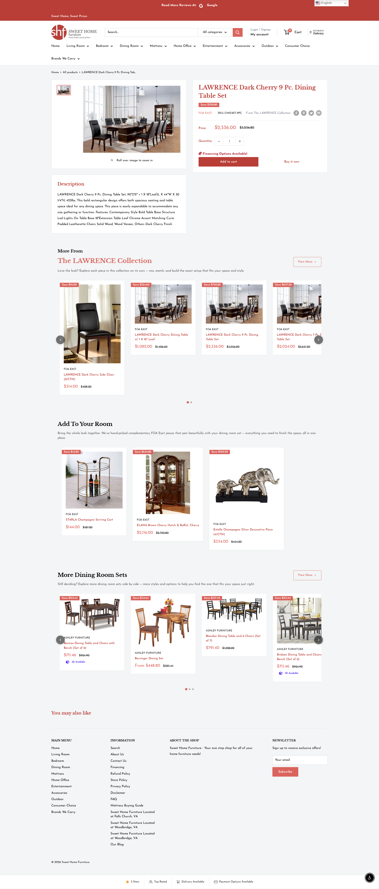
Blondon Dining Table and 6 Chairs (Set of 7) (233, 638)
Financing (117, 767)
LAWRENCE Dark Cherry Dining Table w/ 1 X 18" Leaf (161, 337)
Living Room (76, 46)
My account (259, 34)
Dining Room (129, 46)
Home (55, 46)
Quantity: (205, 141)
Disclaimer (118, 793)
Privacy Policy (120, 786)
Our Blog (117, 844)
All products (70, 72)
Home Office (182, 46)
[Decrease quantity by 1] (219, 141)
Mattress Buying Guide (127, 805)
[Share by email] (319, 113)
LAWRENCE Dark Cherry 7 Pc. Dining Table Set (303, 337)
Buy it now (291, 161)
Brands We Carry (63, 58)
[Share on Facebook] (296, 113)
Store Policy (119, 780)
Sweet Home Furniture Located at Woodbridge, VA (133, 825)
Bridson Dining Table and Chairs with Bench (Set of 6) (302, 657)
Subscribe (285, 771)
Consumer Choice (297, 46)
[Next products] (318, 339)
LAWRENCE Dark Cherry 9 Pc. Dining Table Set (232, 337)
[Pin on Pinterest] (304, 113)
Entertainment (213, 46)
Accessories (242, 46)
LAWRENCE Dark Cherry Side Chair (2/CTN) (89, 377)
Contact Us (119, 761)
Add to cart (228, 161)
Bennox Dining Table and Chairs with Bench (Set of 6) (89, 645)
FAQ (114, 799)
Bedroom (102, 46)
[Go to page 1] (188, 402)
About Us (117, 754)
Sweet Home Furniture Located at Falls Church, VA (133, 814)
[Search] (238, 32)
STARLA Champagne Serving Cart (89, 519)
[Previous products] (60, 339)
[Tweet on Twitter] (311, 113)
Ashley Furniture (77, 638)
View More (305, 261)
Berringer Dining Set (149, 658)
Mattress (156, 46)
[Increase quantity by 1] (240, 141)
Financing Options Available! (224, 153)
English (326, 3)
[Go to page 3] (193, 689)
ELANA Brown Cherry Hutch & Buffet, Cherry (168, 525)
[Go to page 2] (191, 402)
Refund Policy (120, 773)
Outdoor (268, 46)
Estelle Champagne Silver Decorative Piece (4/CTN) (243, 532)
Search (115, 748)
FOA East (205, 113)
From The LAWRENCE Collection (268, 113)
